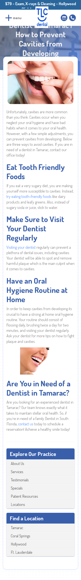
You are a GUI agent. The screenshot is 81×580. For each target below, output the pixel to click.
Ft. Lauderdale (21, 552)
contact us (25, 423)
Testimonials (20, 479)
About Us (17, 463)
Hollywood (18, 544)
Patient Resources (24, 496)
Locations (18, 504)
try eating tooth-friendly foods (28, 196)
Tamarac (17, 527)
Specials (17, 488)
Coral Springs (20, 535)
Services (17, 471)
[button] (8, 17)
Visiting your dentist (21, 247)
